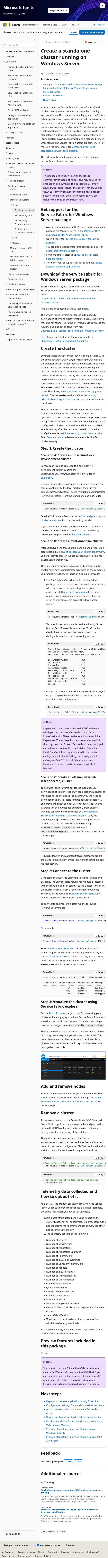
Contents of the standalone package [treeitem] (24, 231)
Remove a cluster (81, 534)
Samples (45, 477)
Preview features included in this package (77, 191)
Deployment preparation (74, 592)
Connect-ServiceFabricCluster (86, 893)
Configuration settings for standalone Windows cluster (75, 1405)
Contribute (53, 1552)
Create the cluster (51, 91)
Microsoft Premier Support (60, 250)
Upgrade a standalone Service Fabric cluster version (74, 1417)
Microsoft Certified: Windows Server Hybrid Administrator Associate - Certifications (69, 1511)
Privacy (64, 1552)
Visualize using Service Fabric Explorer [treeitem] (21, 258)
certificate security (69, 433)
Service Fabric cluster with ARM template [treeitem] (20, 103)
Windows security (92, 433)
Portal (74, 32)
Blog (40, 1552)
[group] (73, 509)
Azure (51, 42)
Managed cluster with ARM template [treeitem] (20, 77)
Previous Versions (26, 1552)
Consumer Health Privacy (85, 1552)
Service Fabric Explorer (53, 1013)
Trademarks (23, 1556)
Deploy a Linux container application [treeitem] (19, 117)
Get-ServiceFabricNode (57, 956)
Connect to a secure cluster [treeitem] (19, 267)
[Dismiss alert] (102, 5)
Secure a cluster (55, 437)
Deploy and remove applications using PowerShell (73, 1401)
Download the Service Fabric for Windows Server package (70, 88)
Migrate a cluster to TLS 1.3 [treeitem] (21, 250)
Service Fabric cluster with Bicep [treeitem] (20, 94)
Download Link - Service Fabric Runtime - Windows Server (71, 330)
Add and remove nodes (54, 95)
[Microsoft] (5, 25)
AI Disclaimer (8, 1552)
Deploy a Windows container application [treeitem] (21, 125)
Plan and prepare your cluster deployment (81, 551)
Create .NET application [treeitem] (19, 110)
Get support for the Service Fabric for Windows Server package (72, 84)
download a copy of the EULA (59, 199)
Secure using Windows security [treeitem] (23, 222)
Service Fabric (63, 42)
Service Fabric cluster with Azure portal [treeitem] (20, 86)
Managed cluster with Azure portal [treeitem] (21, 69)
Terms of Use (8, 1556)
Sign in (101, 24)
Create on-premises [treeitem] (24, 210)
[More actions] (103, 42)
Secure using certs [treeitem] (23, 215)
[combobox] (19, 45)
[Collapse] (34, 39)
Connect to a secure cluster (59, 948)
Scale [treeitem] (14, 237)
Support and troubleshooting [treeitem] (19, 339)
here (85, 308)
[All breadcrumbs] (43, 42)
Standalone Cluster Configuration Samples (63, 341)
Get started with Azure (92, 32)
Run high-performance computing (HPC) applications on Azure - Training (72, 1491)
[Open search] (94, 24)
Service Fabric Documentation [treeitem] (20, 51)
